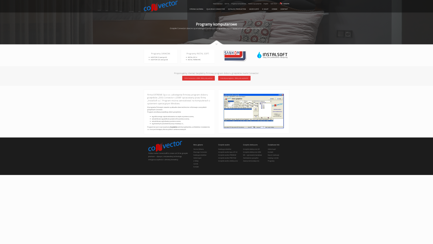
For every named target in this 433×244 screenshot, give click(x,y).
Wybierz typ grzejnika (254, 4)
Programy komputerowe (238, 4)
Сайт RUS (274, 4)
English (266, 4)
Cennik (227, 4)
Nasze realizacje (217, 4)
